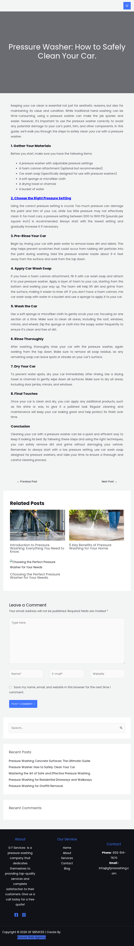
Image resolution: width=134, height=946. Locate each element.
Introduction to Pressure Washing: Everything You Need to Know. (37, 548)
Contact (67, 863)
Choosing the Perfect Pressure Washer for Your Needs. (35, 576)
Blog (67, 868)
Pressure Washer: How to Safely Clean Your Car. (42, 767)
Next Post (109, 481)
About (67, 853)
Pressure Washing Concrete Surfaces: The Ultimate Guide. (50, 761)
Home (67, 848)
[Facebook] (16, 915)
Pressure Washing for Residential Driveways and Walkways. (50, 780)
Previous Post (27, 481)
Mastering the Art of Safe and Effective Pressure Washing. (50, 773)
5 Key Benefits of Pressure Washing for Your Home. (90, 547)
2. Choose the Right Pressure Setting (41, 198)
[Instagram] (24, 915)
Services (67, 858)
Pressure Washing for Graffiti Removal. (36, 786)
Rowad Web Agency (31, 937)
